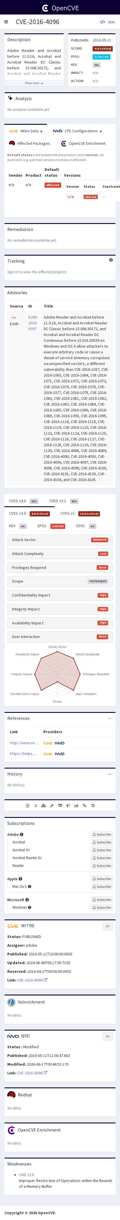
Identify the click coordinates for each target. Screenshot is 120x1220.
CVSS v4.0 (22, 500)
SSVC (85, 525)
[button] (6, 22)
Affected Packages (33, 143)
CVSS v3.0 (28, 513)
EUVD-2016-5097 (33, 323)
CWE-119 (26, 1174)
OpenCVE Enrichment (86, 143)
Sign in (12, 271)
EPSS (50, 525)
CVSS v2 (79, 513)
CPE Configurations (81, 130)
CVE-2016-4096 (37, 21)
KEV (17, 525)
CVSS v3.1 (63, 500)
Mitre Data (29, 130)
